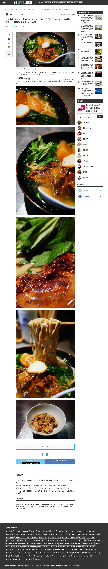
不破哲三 (77, 553)
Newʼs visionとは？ (10, 565)
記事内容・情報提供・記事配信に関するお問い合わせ (65, 565)
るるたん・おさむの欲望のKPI (43, 556)
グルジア (38, 559)
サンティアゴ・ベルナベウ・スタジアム (29, 553)
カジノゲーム (34, 549)
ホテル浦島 (48, 543)
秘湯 (62, 543)
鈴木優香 (46, 531)
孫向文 (74, 534)
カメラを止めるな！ (90, 531)
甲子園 (16, 540)
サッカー (44, 553)
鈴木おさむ (67, 556)
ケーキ (82, 540)
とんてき (55, 546)
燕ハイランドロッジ (89, 543)
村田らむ (9, 531)
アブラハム (66, 537)
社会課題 (48, 2)
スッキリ (99, 540)
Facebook (86, 196)
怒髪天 (39, 531)
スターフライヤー (94, 553)
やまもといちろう (77, 531)
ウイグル (59, 534)
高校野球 (9, 540)
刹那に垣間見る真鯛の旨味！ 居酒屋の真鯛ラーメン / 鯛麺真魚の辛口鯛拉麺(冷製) (41, 485)
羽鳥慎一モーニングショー (23, 537)
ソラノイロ (14, 26)
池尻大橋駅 (69, 553)
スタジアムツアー (11, 553)
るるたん (75, 556)
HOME (7, 9)
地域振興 (63, 2)
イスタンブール (11, 549)
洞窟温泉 (30, 543)
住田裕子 (45, 534)
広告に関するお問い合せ (42, 565)
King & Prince (90, 540)
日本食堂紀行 (71, 546)
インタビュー (79, 2)
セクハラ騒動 (90, 534)
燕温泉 (98, 543)
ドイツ (26, 549)
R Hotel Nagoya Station (30, 546)
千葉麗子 (35, 537)
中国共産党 (67, 534)
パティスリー (29, 540)
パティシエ (74, 540)
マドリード (52, 553)
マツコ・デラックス (12, 559)
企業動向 (70, 2)
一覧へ (100, 117)
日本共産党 (84, 553)
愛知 (16, 543)
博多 (32, 556)
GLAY (68, 531)
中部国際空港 (16, 556)
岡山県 (19, 549)
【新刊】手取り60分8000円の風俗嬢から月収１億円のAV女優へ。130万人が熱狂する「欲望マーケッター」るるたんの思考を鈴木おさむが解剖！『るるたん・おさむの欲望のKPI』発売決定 (45, 506)
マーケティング (57, 556)
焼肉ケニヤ (60, 553)
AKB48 (53, 531)
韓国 (22, 540)
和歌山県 (56, 543)
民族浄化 (52, 534)
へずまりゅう (61, 531)
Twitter (85, 190)
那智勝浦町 (22, 543)
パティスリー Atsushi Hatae (57, 540)
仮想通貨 (82, 537)
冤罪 (39, 534)
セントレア (25, 556)
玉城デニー (49, 549)
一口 (68, 540)
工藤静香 (9, 543)
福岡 (8, 556)
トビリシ (22, 559)
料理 (12, 9)
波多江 (45, 540)
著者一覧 (20, 565)
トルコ (93, 546)
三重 (98, 534)
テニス (75, 549)
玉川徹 (19, 546)
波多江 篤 (38, 540)
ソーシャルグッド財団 (55, 537)
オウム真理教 (10, 537)
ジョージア (30, 559)
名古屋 (17, 534)
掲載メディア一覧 (29, 565)
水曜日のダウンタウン (83, 546)
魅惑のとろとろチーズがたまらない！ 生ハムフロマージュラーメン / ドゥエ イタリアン (42, 488)
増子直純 (33, 531)
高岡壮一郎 (75, 537)
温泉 (8, 546)
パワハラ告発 (91, 537)
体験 (14, 546)
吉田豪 (26, 531)
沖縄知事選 (57, 549)
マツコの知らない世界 (85, 556)
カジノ (41, 549)
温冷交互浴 (69, 543)
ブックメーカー (67, 549)
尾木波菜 (82, 549)
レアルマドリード (91, 549)
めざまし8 (81, 534)
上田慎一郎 (10, 534)
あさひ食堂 (62, 546)
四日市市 (47, 546)
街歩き (40, 546)
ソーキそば (22, 26)
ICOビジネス (43, 537)
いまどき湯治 (78, 543)
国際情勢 (56, 2)
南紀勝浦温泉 (39, 543)
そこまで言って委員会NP (28, 534)
